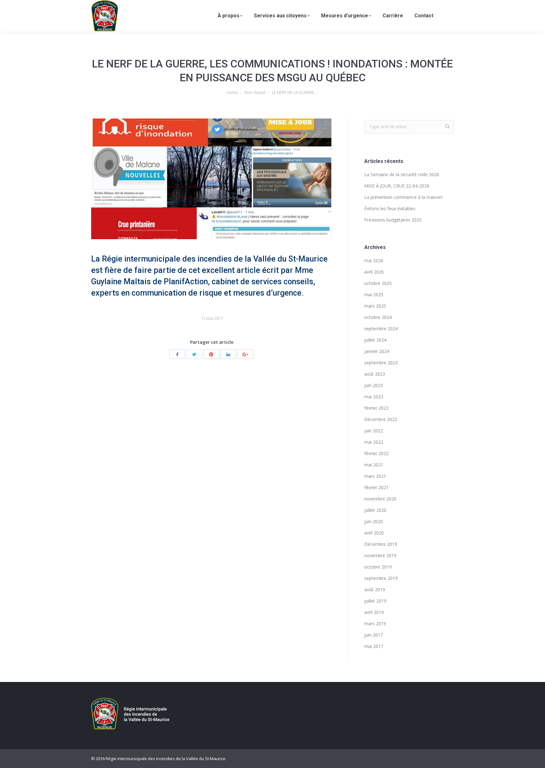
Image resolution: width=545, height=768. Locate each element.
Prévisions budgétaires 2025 (393, 220)
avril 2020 (374, 533)
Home (232, 92)
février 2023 (376, 408)
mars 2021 (375, 476)
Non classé (255, 92)
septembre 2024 (381, 329)
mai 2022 (373, 442)
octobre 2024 (378, 317)
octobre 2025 (378, 283)
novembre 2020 (380, 499)
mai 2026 (373, 260)
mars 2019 (375, 624)
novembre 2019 (380, 555)
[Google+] (245, 354)
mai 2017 (373, 646)
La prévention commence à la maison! (403, 197)
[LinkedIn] (228, 354)
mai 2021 (373, 465)
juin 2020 (373, 521)
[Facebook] (177, 354)
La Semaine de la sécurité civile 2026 (401, 174)
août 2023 (374, 374)
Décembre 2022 (380, 419)
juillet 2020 (375, 510)
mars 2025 (375, 306)
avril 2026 (374, 272)
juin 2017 (373, 635)
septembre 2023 (381, 363)
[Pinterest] (211, 354)
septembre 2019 (381, 578)
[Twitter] (194, 354)
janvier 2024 (376, 351)
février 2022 (376, 453)
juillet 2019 (375, 601)
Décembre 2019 (380, 544)
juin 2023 (373, 385)
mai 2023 (373, 397)
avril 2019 (374, 612)
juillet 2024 (375, 340)
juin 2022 (373, 431)
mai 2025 (373, 294)
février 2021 (376, 487)
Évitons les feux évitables (389, 208)
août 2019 (374, 589)
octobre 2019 (378, 567)
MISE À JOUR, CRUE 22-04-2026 (396, 186)
